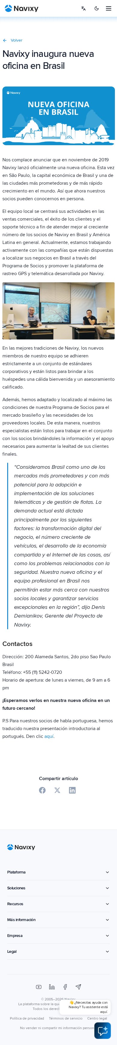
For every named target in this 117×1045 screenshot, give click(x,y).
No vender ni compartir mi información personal (58, 1028)
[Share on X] (57, 790)
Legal (11, 951)
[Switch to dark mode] (96, 8)
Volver (16, 40)
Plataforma (16, 872)
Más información (21, 919)
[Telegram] (78, 987)
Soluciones (16, 888)
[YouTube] (39, 987)
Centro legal (97, 1018)
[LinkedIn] (52, 987)
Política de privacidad (27, 1018)
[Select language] (83, 8)
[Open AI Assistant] (102, 1030)
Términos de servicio (65, 1018)
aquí (48, 736)
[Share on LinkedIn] (72, 790)
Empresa (14, 935)
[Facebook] (65, 987)
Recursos (15, 903)
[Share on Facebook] (42, 790)
